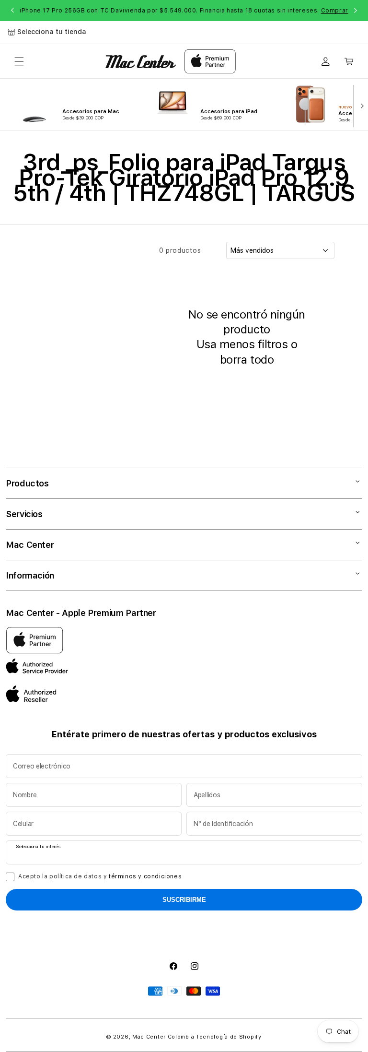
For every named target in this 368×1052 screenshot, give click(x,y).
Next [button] (355, 10)
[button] (19, 61)
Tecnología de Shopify (229, 1037)
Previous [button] (12, 10)
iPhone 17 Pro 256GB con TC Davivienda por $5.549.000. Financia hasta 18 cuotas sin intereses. (184, 10)
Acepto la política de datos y (100, 876)
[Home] (140, 61)
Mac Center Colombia (163, 1037)
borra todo (247, 359)
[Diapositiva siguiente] (360, 105)
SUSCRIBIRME (184, 899)
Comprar (334, 10)
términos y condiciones (145, 876)
